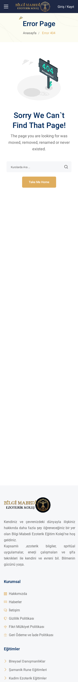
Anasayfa (29, 33)
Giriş (61, 6)
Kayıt (70, 6)
